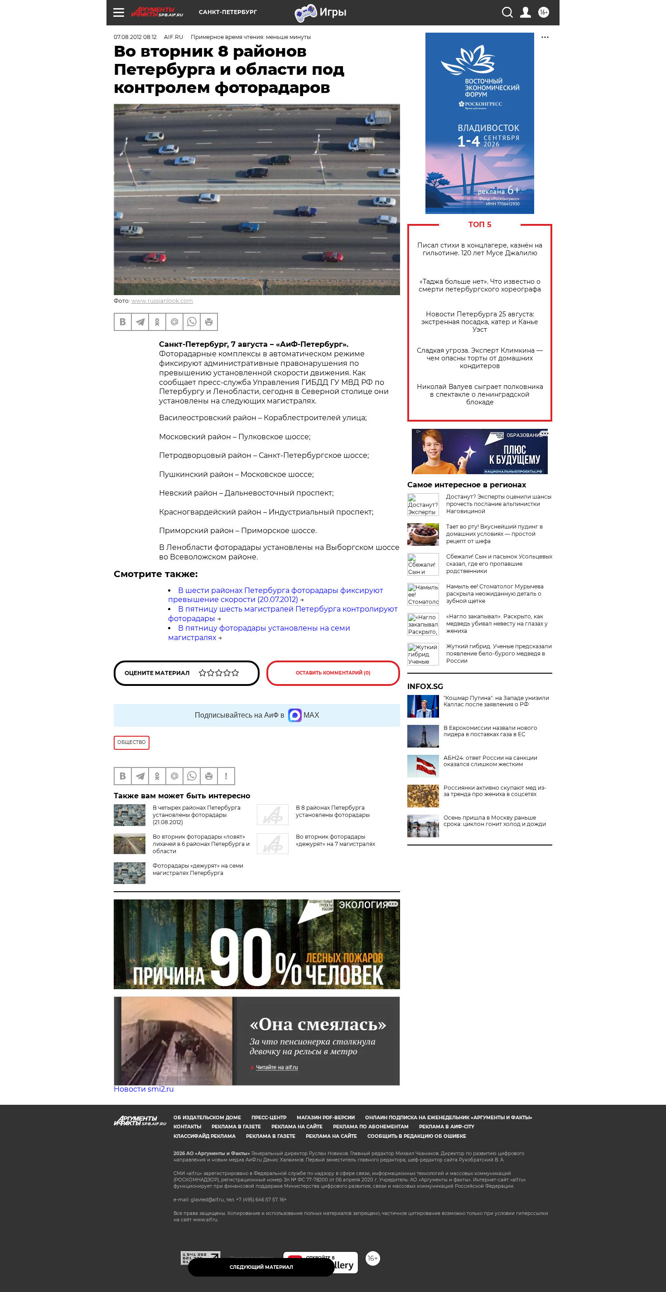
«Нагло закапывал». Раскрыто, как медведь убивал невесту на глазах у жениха (497, 623)
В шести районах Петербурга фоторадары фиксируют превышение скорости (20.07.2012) (275, 595)
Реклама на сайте (297, 1127)
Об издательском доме (207, 1118)
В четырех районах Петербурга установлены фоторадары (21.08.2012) (197, 815)
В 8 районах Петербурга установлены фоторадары (333, 811)
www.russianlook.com (162, 300)
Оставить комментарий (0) (333, 673)
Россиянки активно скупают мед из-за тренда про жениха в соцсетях (495, 791)
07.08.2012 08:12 (135, 37)
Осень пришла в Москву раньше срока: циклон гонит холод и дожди (495, 821)
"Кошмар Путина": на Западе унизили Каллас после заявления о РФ (496, 701)
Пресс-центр (268, 1118)
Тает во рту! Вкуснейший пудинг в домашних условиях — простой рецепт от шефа (494, 533)
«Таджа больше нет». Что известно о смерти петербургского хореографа (480, 285)
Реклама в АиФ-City (446, 1127)
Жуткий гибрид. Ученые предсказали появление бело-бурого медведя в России (499, 653)
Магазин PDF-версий (326, 1118)
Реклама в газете (236, 1127)
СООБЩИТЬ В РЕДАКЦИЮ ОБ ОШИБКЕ (416, 1136)
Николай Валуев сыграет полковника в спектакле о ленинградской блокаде (480, 394)
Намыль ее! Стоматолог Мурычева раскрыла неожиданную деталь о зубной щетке (495, 593)
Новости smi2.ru (144, 1089)
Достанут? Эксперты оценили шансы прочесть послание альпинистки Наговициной (498, 504)
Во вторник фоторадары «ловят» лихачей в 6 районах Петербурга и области (201, 844)
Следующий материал (261, 1267)
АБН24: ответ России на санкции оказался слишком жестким (490, 761)
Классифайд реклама (205, 1136)
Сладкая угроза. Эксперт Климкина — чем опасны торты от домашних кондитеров (480, 358)
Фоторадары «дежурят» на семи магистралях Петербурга (198, 869)
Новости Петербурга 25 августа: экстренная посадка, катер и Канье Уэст (479, 322)
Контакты (187, 1127)
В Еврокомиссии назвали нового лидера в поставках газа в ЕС (490, 731)
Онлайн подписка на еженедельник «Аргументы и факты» (448, 1118)
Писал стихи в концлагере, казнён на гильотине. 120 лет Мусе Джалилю (479, 249)
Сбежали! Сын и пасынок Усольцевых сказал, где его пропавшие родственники (499, 563)
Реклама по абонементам (371, 1127)
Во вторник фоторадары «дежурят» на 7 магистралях (335, 840)
